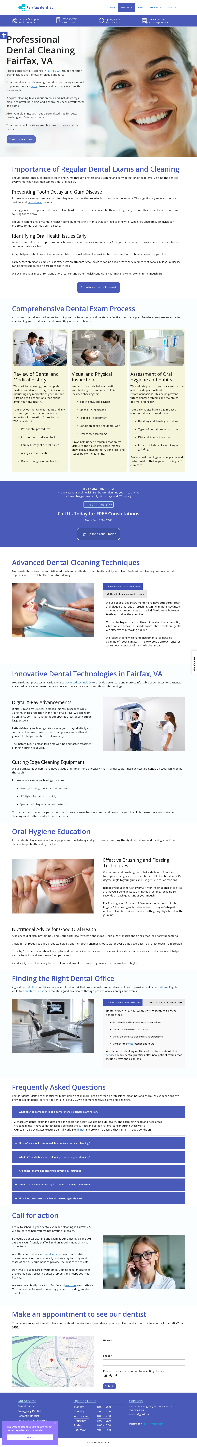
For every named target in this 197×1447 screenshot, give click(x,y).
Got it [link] (31, 1437)
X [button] (55, 1423)
